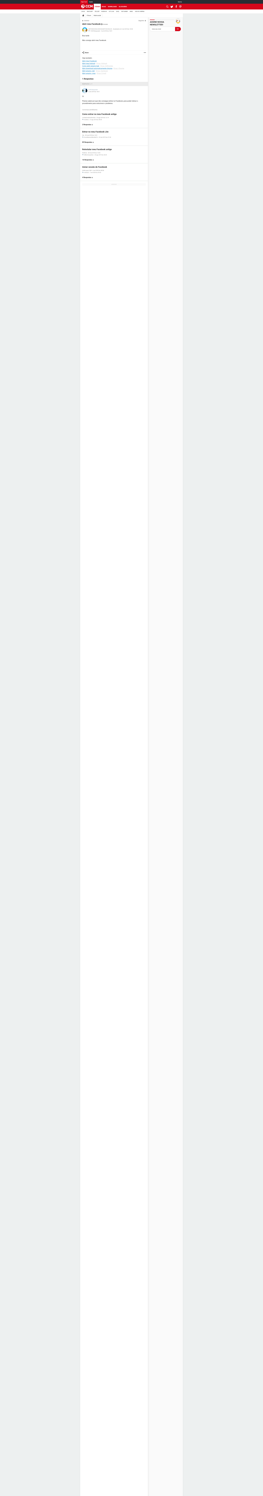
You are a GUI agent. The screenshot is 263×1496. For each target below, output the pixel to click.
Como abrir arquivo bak (90, 66)
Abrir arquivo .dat (88, 71)
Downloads (112, 6)
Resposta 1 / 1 (87, 84)
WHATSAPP (90, 11)
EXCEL (117, 11)
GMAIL (131, 11)
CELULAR (97, 11)
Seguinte (141, 20)
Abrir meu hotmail (88, 63)
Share (87, 52)
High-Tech (84, 2)
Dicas (104, 6)
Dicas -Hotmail (101, 63)
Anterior (86, 20)
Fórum (97, 6)
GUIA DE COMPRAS (139, 11)
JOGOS (83, 11)
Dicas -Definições (106, 66)
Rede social (97, 15)
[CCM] (87, 6)
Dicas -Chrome (119, 68)
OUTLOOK (111, 11)
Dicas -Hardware (102, 71)
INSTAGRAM (124, 11)
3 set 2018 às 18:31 (106, 31)
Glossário (123, 6)
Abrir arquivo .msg (88, 73)
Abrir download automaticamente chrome (97, 68)
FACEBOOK (104, 11)
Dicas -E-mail (101, 73)
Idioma (180, 2)
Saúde (91, 2)
